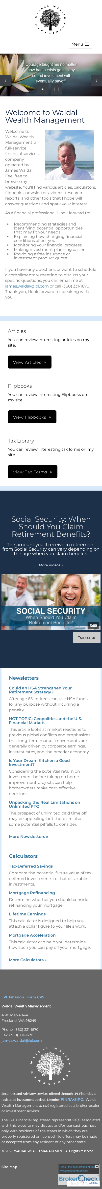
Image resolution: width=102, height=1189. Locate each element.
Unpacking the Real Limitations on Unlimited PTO (44, 804)
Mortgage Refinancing (32, 893)
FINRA (67, 1099)
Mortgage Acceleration (32, 935)
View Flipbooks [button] (29, 417)
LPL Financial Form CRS (22, 997)
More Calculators (28, 960)
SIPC (78, 1099)
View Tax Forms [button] (30, 472)
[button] (80, 44)
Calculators (23, 856)
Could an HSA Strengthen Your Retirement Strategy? (40, 690)
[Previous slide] (5, 80)
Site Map (9, 1167)
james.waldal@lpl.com (27, 286)
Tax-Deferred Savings (31, 866)
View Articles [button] (27, 362)
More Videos (51, 565)
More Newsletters (28, 836)
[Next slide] (96, 80)
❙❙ (56, 89)
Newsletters (24, 678)
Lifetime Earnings (27, 914)
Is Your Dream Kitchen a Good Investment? (39, 762)
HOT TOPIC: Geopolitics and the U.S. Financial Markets (45, 720)
